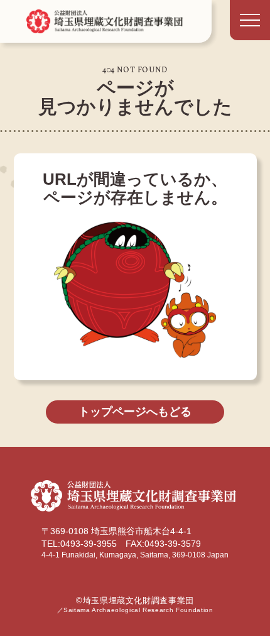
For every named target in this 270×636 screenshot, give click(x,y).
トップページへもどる (135, 411)
